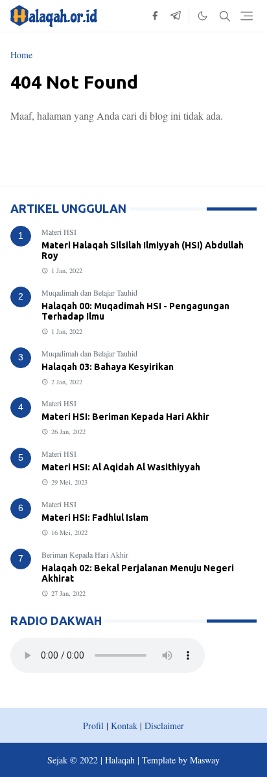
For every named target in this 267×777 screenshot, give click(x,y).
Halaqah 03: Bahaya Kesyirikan (107, 367)
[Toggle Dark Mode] (202, 16)
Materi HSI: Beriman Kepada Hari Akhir (125, 416)
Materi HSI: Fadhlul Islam (94, 517)
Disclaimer (164, 725)
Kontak (124, 725)
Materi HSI (58, 231)
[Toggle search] (225, 16)
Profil (93, 725)
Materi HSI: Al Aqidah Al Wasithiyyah (120, 467)
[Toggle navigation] (247, 16)
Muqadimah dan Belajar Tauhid (89, 292)
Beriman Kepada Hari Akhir (84, 554)
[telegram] (175, 16)
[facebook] (155, 16)
